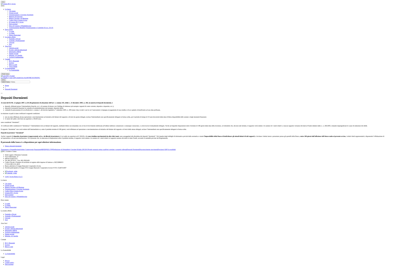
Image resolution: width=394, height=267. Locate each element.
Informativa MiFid (15, 52)
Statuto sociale (13, 53)
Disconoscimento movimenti (148, 149)
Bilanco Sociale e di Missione (18, 18)
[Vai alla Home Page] (8, 76)
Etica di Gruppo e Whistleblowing (20, 26)
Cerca (3, 80)
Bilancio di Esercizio (15, 16)
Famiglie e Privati (14, 39)
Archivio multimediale (16, 57)
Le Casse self (11, 78)
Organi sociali (13, 13)
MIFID (43, 149)
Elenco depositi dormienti (13, 146)
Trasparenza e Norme (8, 149)
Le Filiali (4, 78)
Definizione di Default (60, 149)
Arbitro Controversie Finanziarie (30, 149)
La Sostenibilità (10, 68)
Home (7, 85)
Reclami (17, 149)
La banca (8, 9)
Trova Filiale (13, 66)
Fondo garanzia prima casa (96, 149)
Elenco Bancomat (15, 35)
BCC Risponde (14, 61)
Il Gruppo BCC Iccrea (16, 22)
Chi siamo (12, 11)
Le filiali (11, 33)
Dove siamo (9, 29)
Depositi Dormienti (11, 89)
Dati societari (13, 24)
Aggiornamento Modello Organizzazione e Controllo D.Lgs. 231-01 (31, 28)
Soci (10, 44)
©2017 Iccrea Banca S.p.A (13, 177)
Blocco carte (13, 65)
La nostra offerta (10, 37)
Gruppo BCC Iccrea (11, 193)
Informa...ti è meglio (15, 55)
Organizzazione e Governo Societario (21, 15)
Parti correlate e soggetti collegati (116, 149)
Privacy (7, 261)
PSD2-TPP (49, 149)
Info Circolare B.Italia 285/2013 (77, 149)
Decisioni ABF (162, 149)
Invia (3, 2)
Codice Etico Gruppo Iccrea (18, 20)
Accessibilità (171, 149)
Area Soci (8, 46)
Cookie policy (9, 262)
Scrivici (11, 63)
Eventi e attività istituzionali (18, 50)
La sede (11, 31)
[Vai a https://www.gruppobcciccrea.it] (8, 4)
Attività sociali (13, 48)
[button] (197, 6)
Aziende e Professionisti (17, 41)
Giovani (11, 42)
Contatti (7, 59)
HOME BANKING (33, 78)
